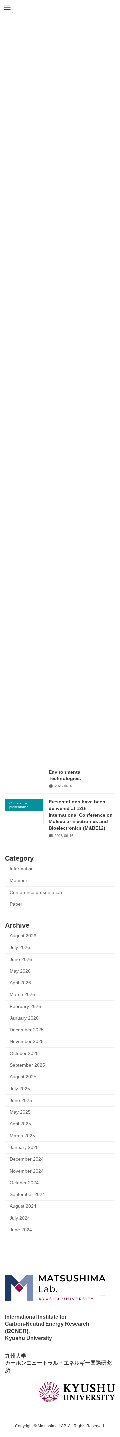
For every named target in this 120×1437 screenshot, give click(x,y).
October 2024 (24, 1182)
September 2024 (27, 1194)
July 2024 (20, 1218)
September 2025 (27, 1065)
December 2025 (27, 1029)
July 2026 (20, 947)
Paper (16, 904)
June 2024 (21, 1229)
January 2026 (24, 1018)
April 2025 (20, 1123)
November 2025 (27, 1041)
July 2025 (20, 1088)
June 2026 (21, 959)
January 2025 (24, 1147)
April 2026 (20, 982)
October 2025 (24, 1053)
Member (18, 880)
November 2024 (27, 1170)
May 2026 (20, 971)
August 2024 (23, 1206)
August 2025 (23, 1076)
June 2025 (21, 1100)
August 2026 (23, 935)
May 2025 (20, 1112)
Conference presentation (36, 892)
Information (22, 868)
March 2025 (22, 1135)
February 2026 (25, 1006)
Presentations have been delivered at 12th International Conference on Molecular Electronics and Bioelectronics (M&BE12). (81, 814)
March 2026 (22, 994)
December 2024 (27, 1159)
